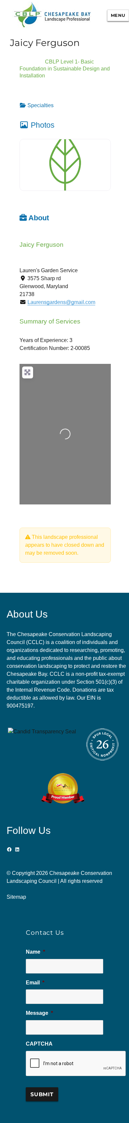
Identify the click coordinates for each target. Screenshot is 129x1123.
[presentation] (76, 1064)
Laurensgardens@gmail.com (61, 302)
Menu (118, 15)
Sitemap (16, 897)
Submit (42, 1094)
